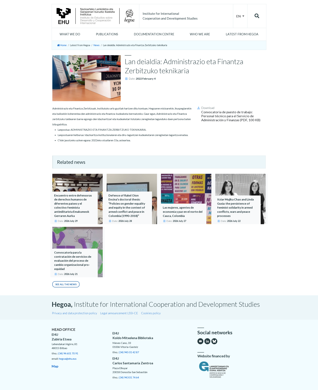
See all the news (66, 284)
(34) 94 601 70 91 (68, 353)
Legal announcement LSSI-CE (119, 313)
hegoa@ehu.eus (68, 358)
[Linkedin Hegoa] (207, 341)
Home (63, 45)
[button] (70, 34)
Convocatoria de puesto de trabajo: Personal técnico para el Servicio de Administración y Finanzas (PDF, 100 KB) (230, 116)
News (97, 45)
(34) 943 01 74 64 (129, 377)
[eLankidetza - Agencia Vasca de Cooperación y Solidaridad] (231, 369)
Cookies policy (151, 313)
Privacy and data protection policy (74, 313)
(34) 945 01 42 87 (129, 352)
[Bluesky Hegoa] (214, 341)
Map (55, 366)
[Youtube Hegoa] (200, 341)
